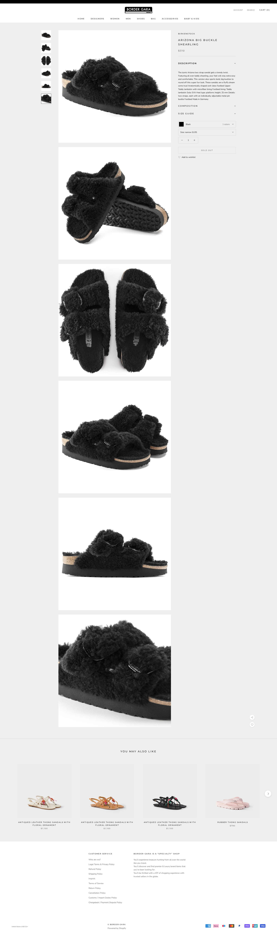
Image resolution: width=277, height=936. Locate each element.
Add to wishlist (188, 157)
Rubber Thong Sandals (232, 822)
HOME (81, 19)
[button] (207, 63)
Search (251, 10)
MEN (128, 19)
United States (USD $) (19, 927)
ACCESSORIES (170, 19)
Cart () (264, 10)
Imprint (92, 878)
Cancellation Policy (97, 893)
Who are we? (95, 859)
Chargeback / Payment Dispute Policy (105, 902)
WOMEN (115, 19)
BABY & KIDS (191, 19)
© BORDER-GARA (117, 924)
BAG (153, 19)
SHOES (141, 19)
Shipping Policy (95, 874)
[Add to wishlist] (252, 724)
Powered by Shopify (117, 928)
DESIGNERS (97, 19)
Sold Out (207, 150)
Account (238, 10)
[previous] (9, 793)
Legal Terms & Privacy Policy (101, 864)
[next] (268, 793)
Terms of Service (96, 883)
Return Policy (95, 888)
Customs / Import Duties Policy (103, 897)
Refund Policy (95, 869)
